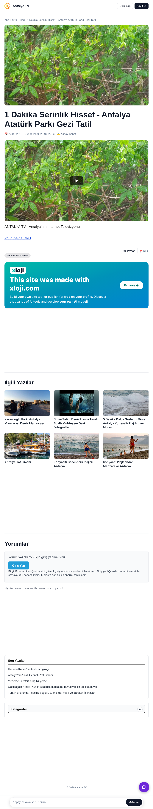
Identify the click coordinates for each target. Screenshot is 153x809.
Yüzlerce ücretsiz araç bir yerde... (28, 681)
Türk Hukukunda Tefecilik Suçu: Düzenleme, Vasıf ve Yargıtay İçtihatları (51, 692)
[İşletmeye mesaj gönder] (144, 787)
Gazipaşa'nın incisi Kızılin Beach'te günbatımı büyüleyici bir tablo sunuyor (52, 686)
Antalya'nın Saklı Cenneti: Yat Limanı (30, 675)
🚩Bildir (144, 251)
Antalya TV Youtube (17, 255)
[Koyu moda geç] (111, 6)
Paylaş (131, 250)
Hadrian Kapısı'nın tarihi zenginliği (28, 669)
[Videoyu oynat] (76, 180)
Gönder (134, 802)
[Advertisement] (76, 339)
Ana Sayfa (10, 19)
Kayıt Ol (141, 5)
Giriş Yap (125, 5)
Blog (22, 19)
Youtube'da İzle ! (17, 238)
